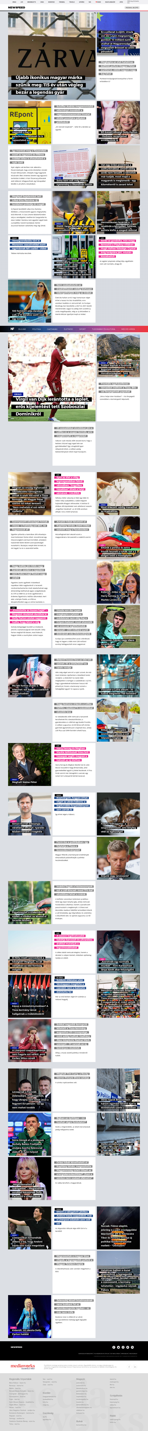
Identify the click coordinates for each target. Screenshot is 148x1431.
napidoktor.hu (81, 1396)
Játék (121, 2)
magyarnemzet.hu (49, 1396)
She (90, 2)
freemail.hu (114, 1399)
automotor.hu (81, 1385)
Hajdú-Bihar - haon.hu (17, 1405)
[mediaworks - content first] (23, 1367)
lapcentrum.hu (115, 1408)
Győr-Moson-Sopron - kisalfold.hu (21, 1402)
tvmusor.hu (80, 1413)
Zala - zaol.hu (48, 1385)
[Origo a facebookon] (113, 1347)
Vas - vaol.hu (47, 1379)
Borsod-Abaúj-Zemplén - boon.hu (21, 1391)
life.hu (112, 1385)
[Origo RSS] (132, 1347)
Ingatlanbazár (110, 2)
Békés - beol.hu (15, 1388)
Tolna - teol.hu (14, 1424)
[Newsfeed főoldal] (16, 1347)
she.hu (112, 1387)
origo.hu (46, 1405)
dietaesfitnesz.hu (82, 1405)
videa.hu (113, 1405)
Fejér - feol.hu (14, 1399)
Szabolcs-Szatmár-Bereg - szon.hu (22, 1421)
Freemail (62, 2)
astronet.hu (80, 1383)
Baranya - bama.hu (16, 1385)
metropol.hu (114, 1382)
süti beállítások (115, 1353)
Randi (99, 2)
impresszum (124, 1353)
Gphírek (81, 2)
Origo (14, 2)
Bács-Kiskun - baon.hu (17, 1383)
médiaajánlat (133, 1353)
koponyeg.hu (114, 1402)
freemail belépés (132, 8)
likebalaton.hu (81, 1394)
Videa (42, 2)
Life (22, 2)
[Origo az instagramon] (123, 1347)
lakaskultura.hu (81, 1388)
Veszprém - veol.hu (50, 1382)
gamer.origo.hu (81, 1391)
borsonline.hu (81, 1425)
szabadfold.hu (48, 1399)
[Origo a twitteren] (118, 1347)
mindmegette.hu (82, 1399)
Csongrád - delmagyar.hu (18, 1394)
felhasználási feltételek (101, 1353)
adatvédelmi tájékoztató (85, 1353)
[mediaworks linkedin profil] (135, 1367)
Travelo (72, 2)
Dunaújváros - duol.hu (17, 1396)
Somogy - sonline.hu (16, 1418)
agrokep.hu (47, 1419)
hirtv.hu (45, 1402)
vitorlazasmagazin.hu (84, 1407)
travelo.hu (80, 1402)
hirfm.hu (113, 1422)
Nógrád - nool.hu (15, 1416)
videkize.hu (80, 1410)
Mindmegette (31, 2)
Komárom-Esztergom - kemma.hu (21, 1413)
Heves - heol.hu (15, 1407)
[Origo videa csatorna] (127, 1347)
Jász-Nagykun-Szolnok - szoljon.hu (22, 1410)
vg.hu (45, 1417)
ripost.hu (113, 1379)
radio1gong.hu (115, 1419)
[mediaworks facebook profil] (129, 1367)
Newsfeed (51, 2)
